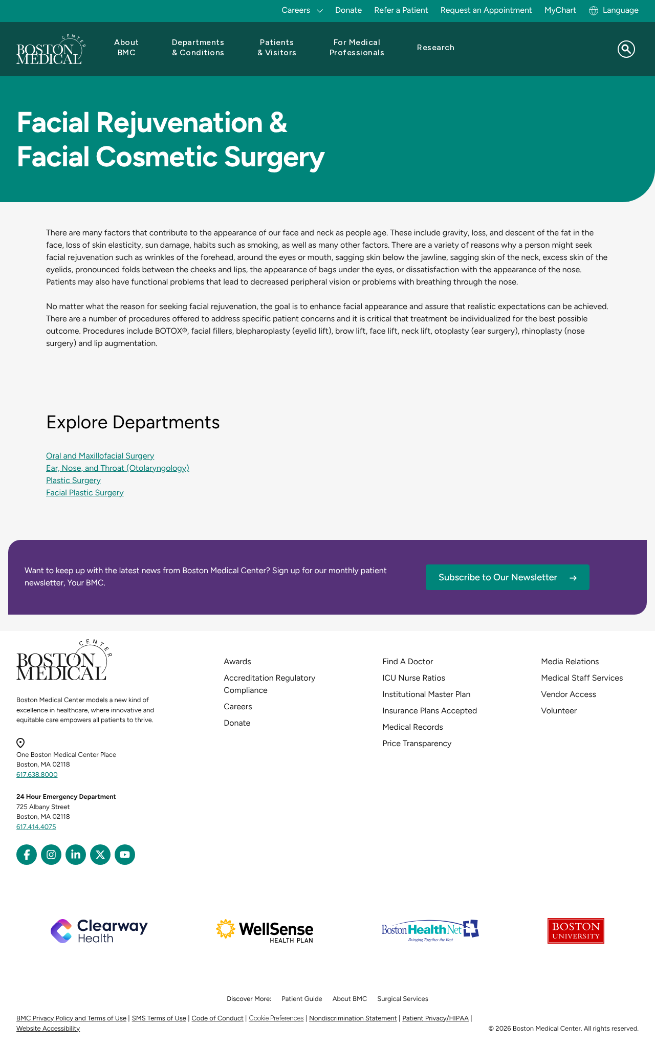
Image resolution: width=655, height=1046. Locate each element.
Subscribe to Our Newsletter (498, 577)
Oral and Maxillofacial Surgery (100, 456)
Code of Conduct (218, 1018)
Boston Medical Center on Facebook (26, 854)
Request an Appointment (486, 10)
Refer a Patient (401, 10)
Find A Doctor (407, 661)
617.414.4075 (36, 827)
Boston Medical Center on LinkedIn (76, 854)
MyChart (560, 10)
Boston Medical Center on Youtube (125, 854)
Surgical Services (402, 999)
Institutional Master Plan (426, 694)
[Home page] (64, 678)
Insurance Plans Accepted (429, 710)
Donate (348, 10)
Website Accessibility (48, 1029)
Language (621, 10)
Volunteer (559, 710)
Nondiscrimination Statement (353, 1018)
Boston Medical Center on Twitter (100, 854)
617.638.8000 (37, 775)
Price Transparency (416, 743)
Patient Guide (301, 999)
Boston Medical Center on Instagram (51, 854)
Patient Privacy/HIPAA (435, 1018)
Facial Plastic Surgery (85, 492)
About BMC (350, 999)
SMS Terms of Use (159, 1018)
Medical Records (412, 727)
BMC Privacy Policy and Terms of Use (71, 1018)
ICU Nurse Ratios (413, 678)
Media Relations (570, 661)
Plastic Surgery (73, 480)
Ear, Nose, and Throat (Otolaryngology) (117, 468)
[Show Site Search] (626, 49)
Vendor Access (568, 694)
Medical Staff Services (582, 678)
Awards (237, 661)
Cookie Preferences (276, 1018)
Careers (238, 706)
